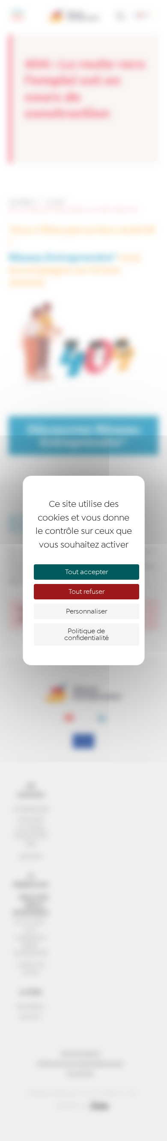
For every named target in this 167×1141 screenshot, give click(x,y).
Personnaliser (86, 611)
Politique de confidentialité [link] (86, 634)
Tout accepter (86, 572)
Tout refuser (86, 592)
